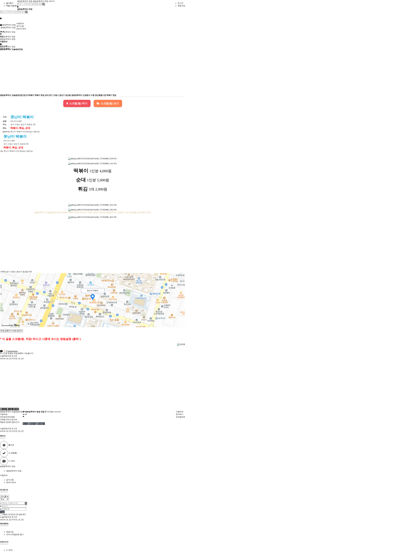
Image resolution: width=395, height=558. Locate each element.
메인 (2, 36)
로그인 (180, 3)
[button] (3, 409)
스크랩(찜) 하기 (78, 103)
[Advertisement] (92, 72)
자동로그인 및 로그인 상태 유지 (14, 514)
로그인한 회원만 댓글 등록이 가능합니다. (17, 353)
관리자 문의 (21, 29)
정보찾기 (41, 424)
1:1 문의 (9, 550)
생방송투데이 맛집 (25, 1)
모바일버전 (180, 417)
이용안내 (20, 23)
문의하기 (179, 414)
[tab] (197, 466)
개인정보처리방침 (7, 417)
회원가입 (181, 6)
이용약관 (3, 414)
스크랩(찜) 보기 (110, 103)
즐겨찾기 (10, 3)
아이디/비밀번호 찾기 (15, 534)
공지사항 (20, 26)
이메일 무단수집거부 (8, 420)
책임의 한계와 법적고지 (9, 422)
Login (2, 512)
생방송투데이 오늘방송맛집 (11, 49)
